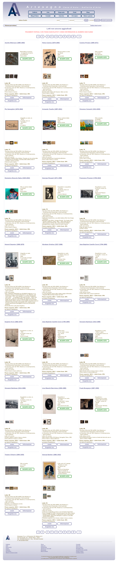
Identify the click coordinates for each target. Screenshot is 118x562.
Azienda (78, 545)
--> (79, 36)
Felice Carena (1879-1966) (51, 43)
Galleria (34, 12)
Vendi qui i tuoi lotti (46, 548)
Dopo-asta (61, 12)
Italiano (21, 20)
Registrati (97, 20)
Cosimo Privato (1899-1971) (89, 43)
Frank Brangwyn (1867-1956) (89, 388)
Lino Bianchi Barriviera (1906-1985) (54, 388)
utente (58, 20)
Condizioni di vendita (81, 550)
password (72, 20)
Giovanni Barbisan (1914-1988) (90, 322)
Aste (48, 12)
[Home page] (15, 9)
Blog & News (35, 16)
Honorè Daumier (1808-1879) (14, 244)
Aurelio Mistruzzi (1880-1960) (15, 43)
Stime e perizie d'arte (11, 552)
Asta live (61, 16)
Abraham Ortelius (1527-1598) (52, 244)
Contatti (48, 16)
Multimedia (44, 547)
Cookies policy (80, 552)
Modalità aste (79, 548)
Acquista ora (12, 100)
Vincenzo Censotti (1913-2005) (90, 109)
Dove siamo (79, 547)
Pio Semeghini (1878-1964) (14, 109)
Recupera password (106, 20)
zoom (12, 97)
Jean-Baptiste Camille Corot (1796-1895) (93, 244)
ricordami (92, 20)
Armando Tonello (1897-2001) (52, 109)
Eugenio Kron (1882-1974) (13, 322)
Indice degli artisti (96, 25)
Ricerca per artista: (11, 25)
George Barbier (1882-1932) (51, 454)
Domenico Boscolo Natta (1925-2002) (17, 178)
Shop (88, 12)
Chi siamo (75, 16)
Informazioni (27, 97)
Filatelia (8, 550)
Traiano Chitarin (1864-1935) (14, 454)
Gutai (74, 12)
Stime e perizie (88, 16)
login (86, 20)
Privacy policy (79, 551)
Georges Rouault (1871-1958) (52, 178)
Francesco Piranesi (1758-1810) (90, 178)
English (25, 20)
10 (73, 36)
